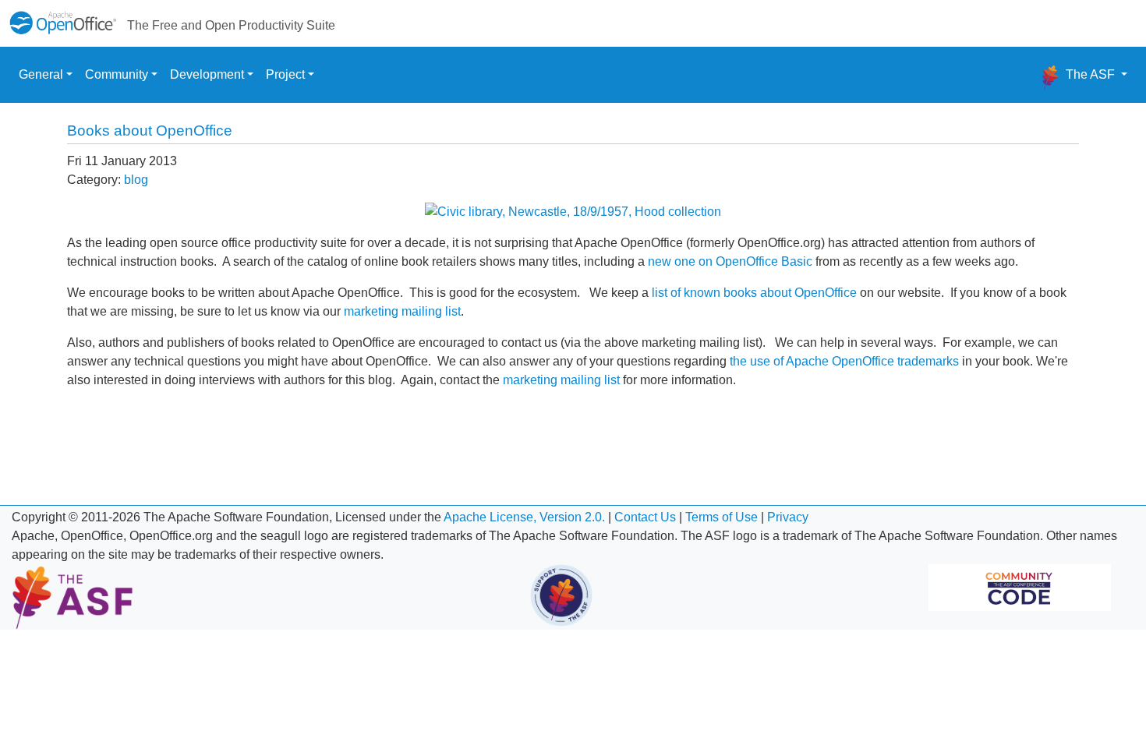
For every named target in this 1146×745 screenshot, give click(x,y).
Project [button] (285, 74)
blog (136, 179)
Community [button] (116, 74)
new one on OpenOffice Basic (730, 261)
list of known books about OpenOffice (754, 292)
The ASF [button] (1090, 74)
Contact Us (645, 517)
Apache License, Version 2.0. (524, 517)
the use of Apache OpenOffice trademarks (844, 361)
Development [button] (207, 74)
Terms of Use (721, 517)
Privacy (787, 517)
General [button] (41, 74)
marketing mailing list (401, 311)
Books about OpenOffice (149, 130)
